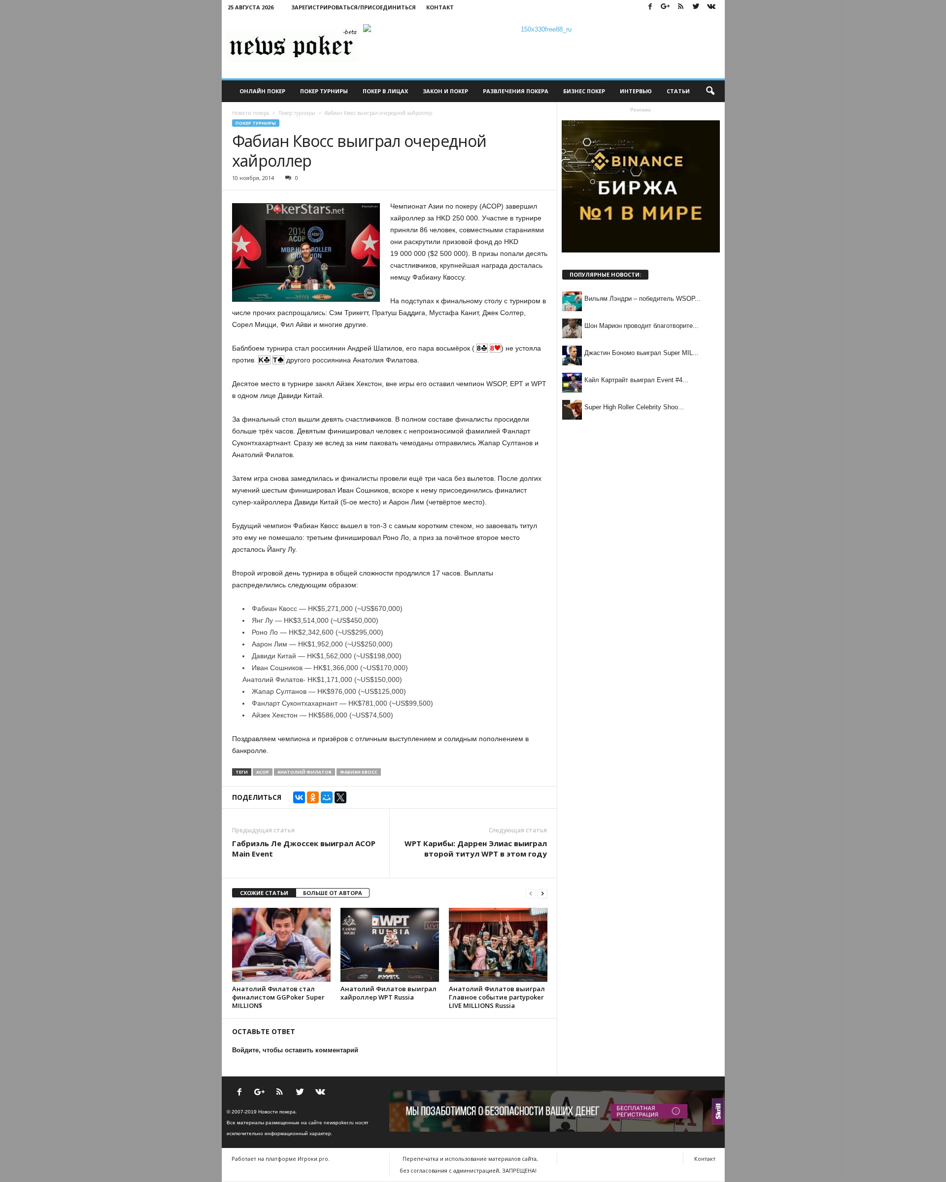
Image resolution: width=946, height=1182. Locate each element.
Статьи (678, 91)
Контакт (440, 7)
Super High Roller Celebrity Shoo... (634, 407)
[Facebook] (650, 7)
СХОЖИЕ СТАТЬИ (264, 892)
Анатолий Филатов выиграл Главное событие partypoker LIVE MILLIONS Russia (497, 997)
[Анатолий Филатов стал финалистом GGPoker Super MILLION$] (281, 945)
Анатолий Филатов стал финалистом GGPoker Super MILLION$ (278, 997)
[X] (340, 797)
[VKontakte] (711, 7)
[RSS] (681, 7)
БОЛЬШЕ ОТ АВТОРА (332, 892)
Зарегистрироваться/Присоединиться (353, 7)
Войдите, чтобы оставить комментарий (295, 1050)
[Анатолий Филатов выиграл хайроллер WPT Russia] (389, 945)
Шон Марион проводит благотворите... (641, 325)
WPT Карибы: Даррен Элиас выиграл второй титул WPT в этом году (476, 848)
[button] (710, 91)
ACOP (262, 772)
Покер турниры (324, 91)
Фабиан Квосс (358, 772)
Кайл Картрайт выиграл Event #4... (636, 380)
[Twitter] (696, 7)
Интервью (636, 91)
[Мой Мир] (327, 797)
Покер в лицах (385, 91)
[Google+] (666, 7)
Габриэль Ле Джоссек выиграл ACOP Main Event (303, 848)
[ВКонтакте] (299, 797)
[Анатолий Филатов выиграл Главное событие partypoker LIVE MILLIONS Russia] (498, 945)
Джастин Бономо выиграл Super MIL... (641, 353)
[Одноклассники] (313, 797)
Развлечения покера (515, 91)
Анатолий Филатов (304, 772)
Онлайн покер (262, 91)
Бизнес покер (584, 91)
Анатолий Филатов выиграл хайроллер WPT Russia (388, 993)
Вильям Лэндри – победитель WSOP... (642, 298)
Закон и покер (445, 91)
